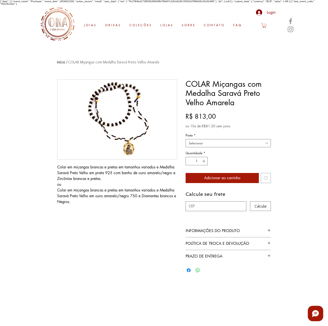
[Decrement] (189, 161)
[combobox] (228, 143)
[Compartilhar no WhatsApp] (198, 270)
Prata (191, 135)
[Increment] (204, 161)
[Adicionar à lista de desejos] (266, 178)
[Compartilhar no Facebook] (189, 270)
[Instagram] (290, 29)
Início (61, 62)
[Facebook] (290, 21)
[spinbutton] (196, 161)
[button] (264, 25)
